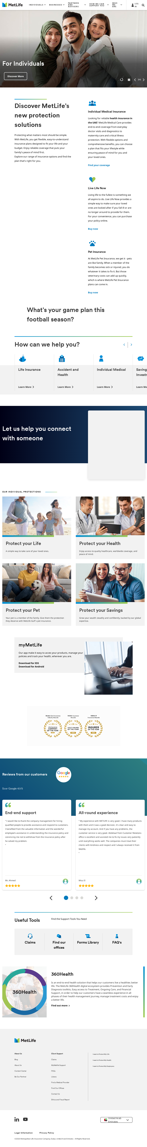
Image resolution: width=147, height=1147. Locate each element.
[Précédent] (51, 898)
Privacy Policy (46, 1133)
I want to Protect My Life (101, 1054)
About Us (18, 1065)
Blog (16, 1060)
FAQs (53, 1071)
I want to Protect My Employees (103, 1066)
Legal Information (23, 1133)
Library (54, 1077)
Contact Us (55, 1094)
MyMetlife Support (58, 1065)
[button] (37, 5)
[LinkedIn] (16, 1119)
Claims (53, 1060)
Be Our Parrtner (20, 1077)
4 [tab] (81, 897)
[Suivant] (96, 898)
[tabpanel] (36, 845)
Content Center (20, 1071)
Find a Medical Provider (60, 1082)
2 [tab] (71, 897)
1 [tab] (66, 897)
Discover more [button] (15, 76)
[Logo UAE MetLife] (25, 1041)
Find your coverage (99, 165)
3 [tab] (76, 897)
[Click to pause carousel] (129, 79)
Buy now (93, 228)
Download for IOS (29, 663)
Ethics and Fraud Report (60, 1100)
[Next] (144, 79)
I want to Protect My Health (102, 1060)
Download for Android (31, 666)
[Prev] (124, 345)
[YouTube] (25, 1119)
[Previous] (135, 79)
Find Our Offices (57, 1088)
